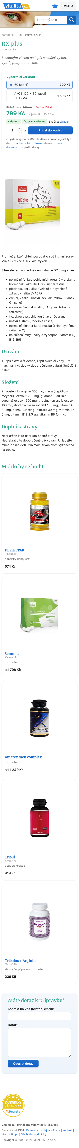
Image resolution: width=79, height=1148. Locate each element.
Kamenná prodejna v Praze (43, 1130)
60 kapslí (21, 85)
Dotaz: (13, 1025)
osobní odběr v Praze (28, 143)
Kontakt (67, 1130)
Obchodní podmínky (33, 1134)
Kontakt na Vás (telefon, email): (31, 1009)
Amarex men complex (23, 757)
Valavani (65, 121)
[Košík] (55, 6)
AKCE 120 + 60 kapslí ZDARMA (30, 96)
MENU (68, 6)
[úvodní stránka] (16, 6)
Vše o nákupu (10, 1134)
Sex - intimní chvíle (29, 34)
